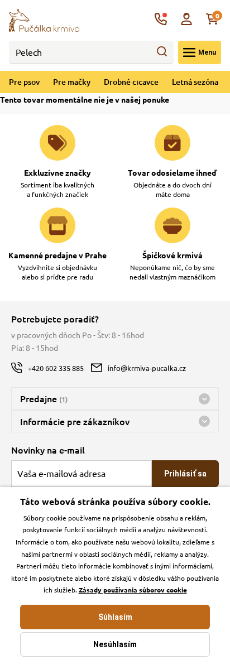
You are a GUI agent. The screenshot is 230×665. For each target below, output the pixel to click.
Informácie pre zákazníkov (75, 421)
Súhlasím (115, 617)
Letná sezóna (195, 81)
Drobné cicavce (131, 81)
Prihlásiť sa (185, 473)
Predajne (44, 398)
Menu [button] (207, 52)
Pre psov (24, 81)
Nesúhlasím (115, 644)
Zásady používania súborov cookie (133, 589)
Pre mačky (71, 81)
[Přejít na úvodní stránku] (44, 19)
